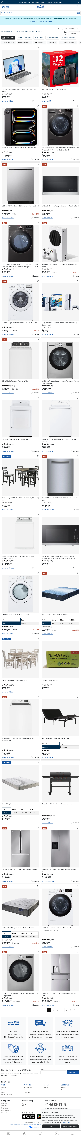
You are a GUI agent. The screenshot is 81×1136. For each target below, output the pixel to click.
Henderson (28, 1088)
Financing (4, 1108)
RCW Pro (4, 1103)
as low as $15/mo (47, 101)
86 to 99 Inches (23, 43)
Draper (3, 1088)
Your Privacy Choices (70, 1126)
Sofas (40, 31)
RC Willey (4, 31)
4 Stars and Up (7, 43)
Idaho (46, 1085)
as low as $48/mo (48, 1005)
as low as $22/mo (48, 393)
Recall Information (18, 1124)
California (65, 1085)
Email (42, 1069)
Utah (3, 1085)
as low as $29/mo (48, 510)
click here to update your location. (40, 22)
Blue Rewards (6, 1110)
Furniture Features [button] (68, 38)
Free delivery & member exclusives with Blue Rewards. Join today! (40, 2)
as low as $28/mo (48, 881)
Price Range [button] (39, 38)
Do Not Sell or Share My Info (39, 1127)
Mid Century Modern (23, 31)
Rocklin (63, 1088)
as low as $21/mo (8, 1005)
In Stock (12, 31)
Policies (39, 1124)
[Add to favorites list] (38, 48)
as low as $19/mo (47, 159)
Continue (73, 1072)
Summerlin (27, 1092)
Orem (3, 1092)
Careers (4, 1106)
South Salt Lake (6, 1095)
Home (11, 1124)
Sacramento (65, 1090)
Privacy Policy (66, 1122)
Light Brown (39, 43)
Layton (3, 1090)
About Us (4, 1113)
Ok (51, 1126)
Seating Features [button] (52, 38)
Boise (46, 1088)
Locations (5, 1082)
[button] (11, 2)
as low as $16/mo (8, 101)
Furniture (34, 31)
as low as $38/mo (8, 881)
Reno (26, 1090)
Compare (36, 101)
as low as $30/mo (8, 159)
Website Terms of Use (30, 1124)
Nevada (27, 1085)
